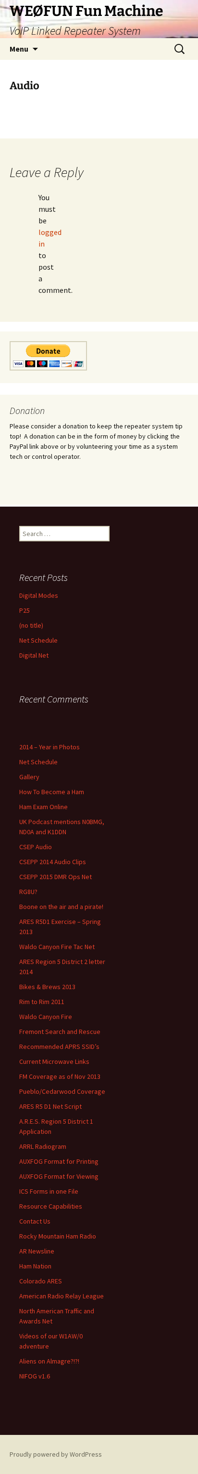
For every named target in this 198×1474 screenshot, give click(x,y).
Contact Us (34, 1221)
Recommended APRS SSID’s (59, 1046)
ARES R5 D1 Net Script (50, 1106)
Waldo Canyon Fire (45, 1016)
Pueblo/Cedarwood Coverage (62, 1091)
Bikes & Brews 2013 (47, 986)
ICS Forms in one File (48, 1191)
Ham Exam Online (43, 806)
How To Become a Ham (51, 791)
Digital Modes (38, 595)
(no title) (31, 625)
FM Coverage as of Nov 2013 (59, 1076)
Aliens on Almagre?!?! (49, 1361)
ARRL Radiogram (42, 1146)
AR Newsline (36, 1251)
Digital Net (34, 655)
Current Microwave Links (54, 1061)
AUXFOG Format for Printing (59, 1161)
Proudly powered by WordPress (56, 1454)
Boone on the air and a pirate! (61, 906)
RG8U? (28, 891)
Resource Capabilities (50, 1206)
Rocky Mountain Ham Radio (57, 1236)
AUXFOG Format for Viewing (59, 1176)
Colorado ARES (40, 1281)
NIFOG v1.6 (34, 1376)
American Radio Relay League (61, 1296)
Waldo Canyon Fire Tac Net (57, 946)
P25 (24, 610)
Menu (19, 49)
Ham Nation (35, 1266)
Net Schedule (38, 640)
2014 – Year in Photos (49, 747)
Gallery (29, 776)
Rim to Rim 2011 (41, 1001)
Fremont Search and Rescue (59, 1031)
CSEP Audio (35, 846)
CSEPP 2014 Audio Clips (52, 861)
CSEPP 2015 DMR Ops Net (55, 876)
